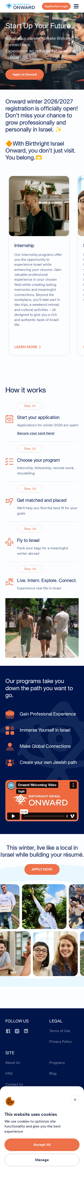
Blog (52, 1073)
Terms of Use (59, 1031)
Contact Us (14, 1084)
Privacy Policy (60, 1041)
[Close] (75, 1099)
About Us (12, 1063)
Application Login (56, 6)
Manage (42, 1160)
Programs (57, 1063)
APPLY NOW (42, 869)
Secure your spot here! (35, 433)
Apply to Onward (25, 74)
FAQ (9, 1073)
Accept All (42, 1145)
